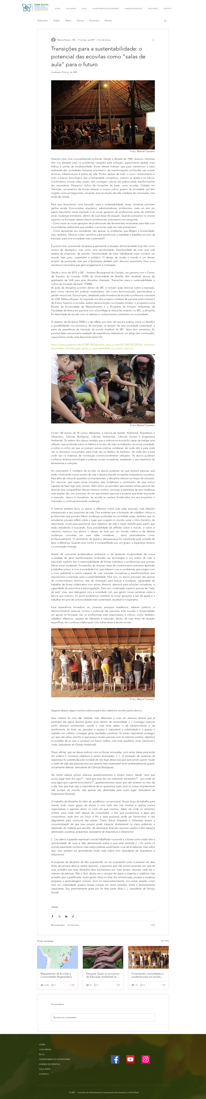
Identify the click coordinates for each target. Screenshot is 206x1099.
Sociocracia (94, 20)
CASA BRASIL (45, 1049)
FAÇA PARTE (45, 1069)
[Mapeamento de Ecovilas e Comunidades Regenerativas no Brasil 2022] (57, 957)
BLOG (42, 1054)
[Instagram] (146, 1059)
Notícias (108, 20)
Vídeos (68, 20)
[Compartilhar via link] (73, 916)
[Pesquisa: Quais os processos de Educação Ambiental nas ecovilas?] (103, 957)
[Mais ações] (153, 40)
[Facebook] (115, 1059)
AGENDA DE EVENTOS (49, 1064)
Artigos (56, 20)
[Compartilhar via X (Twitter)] (59, 916)
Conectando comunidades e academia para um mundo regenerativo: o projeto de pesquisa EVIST (148, 975)
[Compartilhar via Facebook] (52, 916)
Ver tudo (165, 940)
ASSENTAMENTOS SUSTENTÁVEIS (54, 1059)
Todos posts (42, 20)
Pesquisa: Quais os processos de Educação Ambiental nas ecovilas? (102, 975)
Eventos (80, 20)
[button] (165, 21)
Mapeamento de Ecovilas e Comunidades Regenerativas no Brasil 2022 (57, 975)
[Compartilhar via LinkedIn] (66, 916)
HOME (42, 1044)
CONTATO (44, 1074)
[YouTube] (130, 1059)
